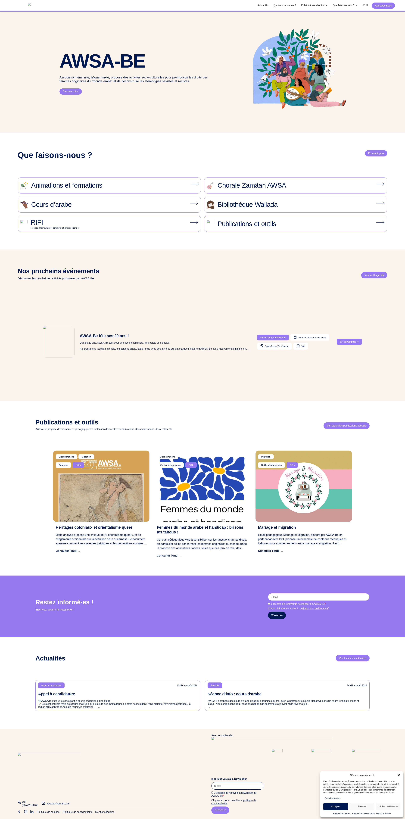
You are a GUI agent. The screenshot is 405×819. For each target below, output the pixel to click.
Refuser (362, 806)
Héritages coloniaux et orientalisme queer (94, 527)
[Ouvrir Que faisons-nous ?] (356, 5)
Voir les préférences (388, 806)
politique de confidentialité (314, 608)
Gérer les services (332, 798)
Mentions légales (383, 813)
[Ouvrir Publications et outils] (326, 5)
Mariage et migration (277, 527)
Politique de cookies (341, 813)
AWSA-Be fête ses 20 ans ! (104, 335)
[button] (398, 775)
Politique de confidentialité (363, 813)
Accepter (335, 806)
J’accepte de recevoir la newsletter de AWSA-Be (298, 604)
